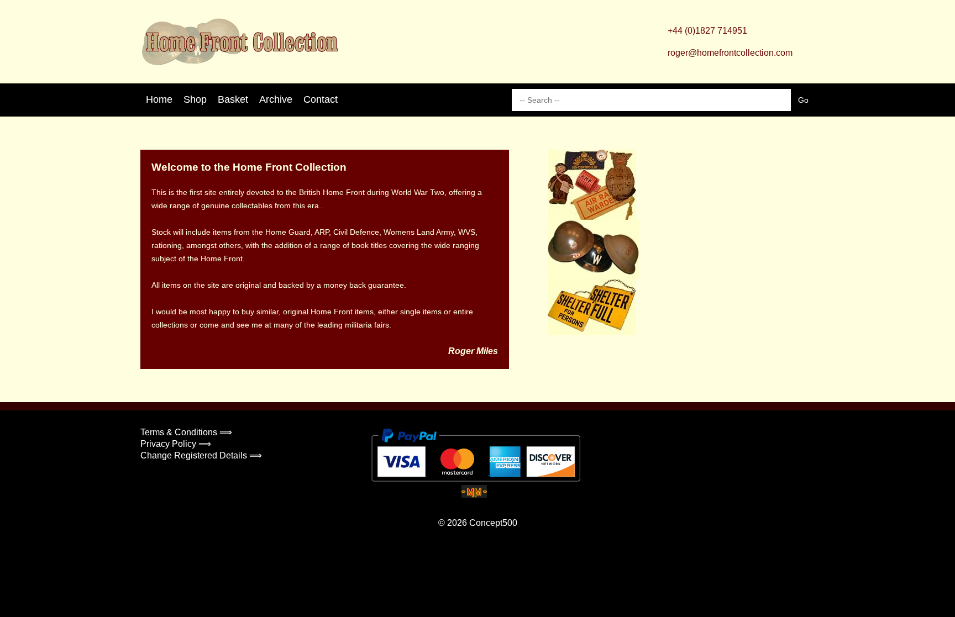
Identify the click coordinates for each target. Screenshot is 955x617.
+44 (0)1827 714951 (707, 30)
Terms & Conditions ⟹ (186, 432)
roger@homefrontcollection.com (730, 52)
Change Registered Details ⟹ (201, 455)
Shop (195, 99)
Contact (320, 99)
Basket (233, 99)
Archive (275, 99)
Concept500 (493, 523)
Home (159, 99)
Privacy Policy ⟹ (175, 444)
